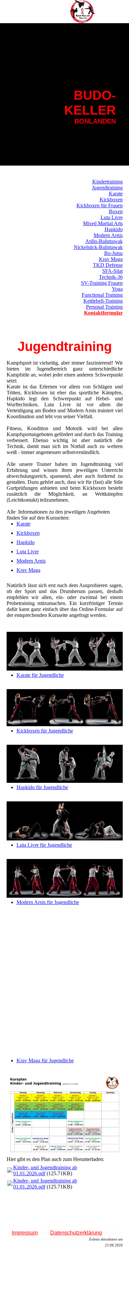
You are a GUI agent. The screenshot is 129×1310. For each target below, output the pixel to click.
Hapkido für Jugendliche (42, 787)
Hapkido (114, 229)
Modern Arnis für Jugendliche (48, 902)
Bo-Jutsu (113, 253)
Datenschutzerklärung (76, 1232)
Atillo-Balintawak (104, 241)
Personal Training (104, 307)
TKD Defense (108, 265)
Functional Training (102, 295)
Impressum (25, 1232)
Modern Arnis (108, 235)
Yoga (117, 289)
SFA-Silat (112, 271)
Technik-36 (111, 277)
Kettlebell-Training (103, 301)
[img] (82, 11)
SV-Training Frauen (102, 283)
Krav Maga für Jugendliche (45, 1060)
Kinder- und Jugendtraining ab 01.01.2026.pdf (45, 1170)
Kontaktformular (103, 313)
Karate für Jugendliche (40, 675)
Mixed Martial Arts (103, 223)
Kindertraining (107, 181)
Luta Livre (112, 217)
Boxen (116, 211)
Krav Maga (111, 259)
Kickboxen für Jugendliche (45, 730)
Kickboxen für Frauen (99, 205)
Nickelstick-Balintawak (98, 247)
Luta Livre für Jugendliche (44, 845)
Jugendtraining (107, 187)
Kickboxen (111, 199)
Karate (116, 193)
